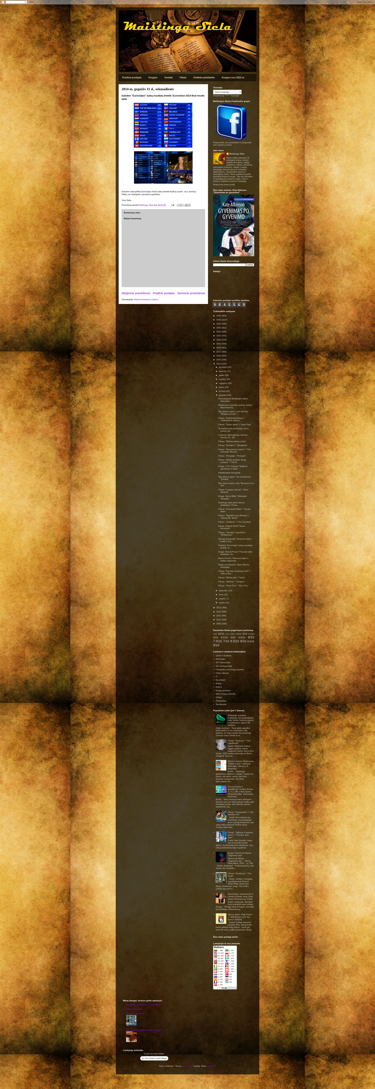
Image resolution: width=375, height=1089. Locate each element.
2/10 (232, 634)
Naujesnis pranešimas (136, 293)
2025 (219, 319)
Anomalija (220, 659)
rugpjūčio (223, 383)
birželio (222, 391)
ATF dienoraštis (223, 662)
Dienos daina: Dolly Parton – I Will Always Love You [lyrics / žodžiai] (240, 917)
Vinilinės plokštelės (204, 77)
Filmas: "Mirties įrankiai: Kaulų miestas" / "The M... (232, 461)
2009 (219, 623)
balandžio (223, 590)
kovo (221, 594)
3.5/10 (238, 634)
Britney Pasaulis (134, 1009)
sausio (222, 602)
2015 (219, 359)
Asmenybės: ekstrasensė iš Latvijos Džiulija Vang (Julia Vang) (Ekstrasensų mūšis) (240, 896)
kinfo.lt (219, 687)
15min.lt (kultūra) (223, 655)
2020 (219, 340)
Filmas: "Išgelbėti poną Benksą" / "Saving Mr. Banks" (233, 516)
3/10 (244, 633)
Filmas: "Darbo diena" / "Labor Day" (234, 424)
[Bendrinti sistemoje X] (183, 205)
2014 (219, 364)
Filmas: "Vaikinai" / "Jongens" (231, 581)
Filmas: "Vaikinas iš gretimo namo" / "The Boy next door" (240, 835)
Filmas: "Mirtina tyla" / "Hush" (231, 577)
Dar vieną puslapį (224, 666)
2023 (219, 328)
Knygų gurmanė (223, 690)
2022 (219, 331)
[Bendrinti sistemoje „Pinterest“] (189, 205)
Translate (235, 95)
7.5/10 (217, 641)
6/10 (251, 637)
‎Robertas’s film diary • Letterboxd (143, 1004)
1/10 (215, 634)
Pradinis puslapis (132, 77)
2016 (219, 356)
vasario (222, 598)
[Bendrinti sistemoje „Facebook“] (186, 205)
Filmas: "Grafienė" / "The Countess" (234, 522)
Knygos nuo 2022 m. (233, 77)
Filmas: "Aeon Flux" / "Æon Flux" (233, 585)
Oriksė (219, 697)
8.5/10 (234, 641)
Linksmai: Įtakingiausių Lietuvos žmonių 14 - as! (233, 436)
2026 (219, 316)
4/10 (215, 637)
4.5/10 (251, 634)
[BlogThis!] (180, 205)
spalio (222, 375)
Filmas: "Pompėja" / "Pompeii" (232, 456)
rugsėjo (222, 379)
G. (217, 676)
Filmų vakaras (222, 673)
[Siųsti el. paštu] (178, 205)
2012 (219, 611)
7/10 (226, 641)
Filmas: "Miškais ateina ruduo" (232, 441)
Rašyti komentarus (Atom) (146, 299)
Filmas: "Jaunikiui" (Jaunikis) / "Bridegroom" (232, 533)
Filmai (183, 77)
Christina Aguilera (135, 1013)
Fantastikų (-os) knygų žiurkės (230, 669)
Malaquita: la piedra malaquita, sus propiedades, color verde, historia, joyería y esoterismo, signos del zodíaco (241, 720)
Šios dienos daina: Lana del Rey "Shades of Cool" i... (233, 412)
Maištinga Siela (237, 154)
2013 (219, 607)
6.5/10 (241, 637)
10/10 (221, 633)
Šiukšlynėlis (221, 704)
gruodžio (223, 367)
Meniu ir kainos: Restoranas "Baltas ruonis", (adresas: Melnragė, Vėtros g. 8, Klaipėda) (241, 765)
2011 (218, 615)
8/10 (243, 641)
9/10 (216, 645)
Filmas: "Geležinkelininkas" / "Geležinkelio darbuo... (231, 419)
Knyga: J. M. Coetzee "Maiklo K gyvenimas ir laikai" (232, 467)
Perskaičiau (221, 701)
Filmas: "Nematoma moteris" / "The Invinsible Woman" (234, 450)
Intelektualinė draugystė (229, 473)
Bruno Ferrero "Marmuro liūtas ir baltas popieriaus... (233, 559)
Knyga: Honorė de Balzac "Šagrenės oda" (239, 854)
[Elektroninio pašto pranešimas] (173, 205)
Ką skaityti (220, 680)
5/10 (233, 637)
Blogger (211, 1066)
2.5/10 (227, 634)
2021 (219, 335)
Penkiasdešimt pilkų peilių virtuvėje (144, 1030)
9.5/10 (250, 641)
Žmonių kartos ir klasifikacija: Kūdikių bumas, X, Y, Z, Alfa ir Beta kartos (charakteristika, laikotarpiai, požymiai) (241, 791)
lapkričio (223, 371)
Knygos (153, 77)
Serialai (168, 77)
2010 (219, 619)
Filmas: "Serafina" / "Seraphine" (233, 445)
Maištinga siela (123, 14)
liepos (222, 387)
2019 (219, 343)
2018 (219, 347)
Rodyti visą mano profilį (224, 184)
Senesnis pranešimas (191, 293)
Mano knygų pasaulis (225, 694)
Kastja (218, 683)
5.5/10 (224, 637)
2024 (219, 324)
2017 (219, 352)
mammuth (187, 1066)
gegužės (223, 395)
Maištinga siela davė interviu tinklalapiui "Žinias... (231, 503)
